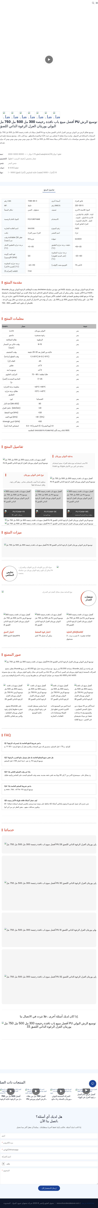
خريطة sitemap (87, 1203)
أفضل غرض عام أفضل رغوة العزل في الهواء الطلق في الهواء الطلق (86, 1096)
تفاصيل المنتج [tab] (49, 190)
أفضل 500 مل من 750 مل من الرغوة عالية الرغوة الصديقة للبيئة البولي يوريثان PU (10, 1098)
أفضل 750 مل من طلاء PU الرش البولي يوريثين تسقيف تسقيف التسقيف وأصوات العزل (36, 1098)
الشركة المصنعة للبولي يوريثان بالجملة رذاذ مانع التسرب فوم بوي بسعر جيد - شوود (61, 1098)
